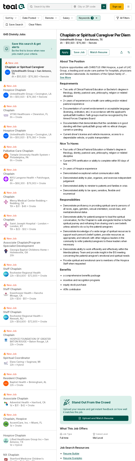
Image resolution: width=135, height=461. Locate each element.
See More (65, 77)
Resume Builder (71, 453)
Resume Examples (72, 458)
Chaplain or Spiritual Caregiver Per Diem (95, 35)
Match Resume (98, 52)
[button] (96, 18)
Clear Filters (35, 24)
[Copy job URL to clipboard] (121, 52)
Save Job (79, 52)
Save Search (16, 24)
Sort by (9, 17)
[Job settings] (129, 52)
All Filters (125, 17)
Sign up (116, 6)
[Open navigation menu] (128, 6)
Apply (65, 52)
